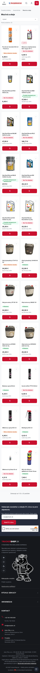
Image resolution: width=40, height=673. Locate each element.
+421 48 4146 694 (10, 617)
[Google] (4, 566)
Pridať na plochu (6, 582)
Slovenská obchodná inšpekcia (27, 663)
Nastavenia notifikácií (8, 586)
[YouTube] (4, 570)
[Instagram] (4, 562)
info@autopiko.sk (10, 625)
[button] (4, 3)
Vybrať (19, 19)
